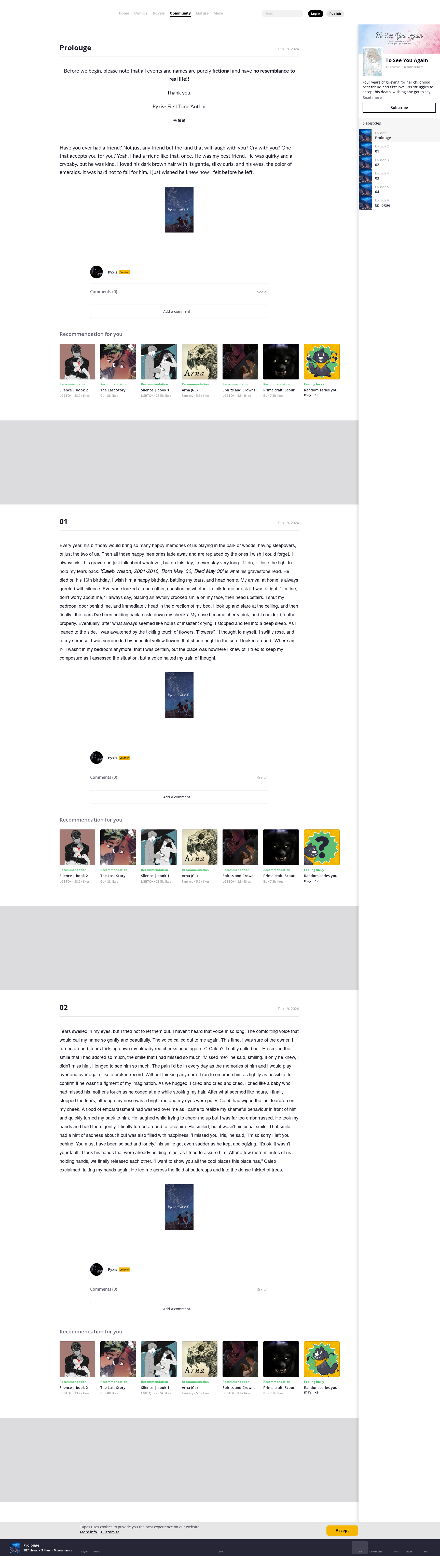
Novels (159, 13)
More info (88, 1532)
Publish (335, 14)
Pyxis (112, 272)
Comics (141, 13)
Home (124, 13)
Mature (202, 13)
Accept (342, 1530)
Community (180, 13)
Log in (315, 14)
